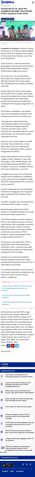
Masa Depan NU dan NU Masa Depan (18, 406)
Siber (12, 471)
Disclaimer (20, 471)
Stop (12, 19)
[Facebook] (8, 346)
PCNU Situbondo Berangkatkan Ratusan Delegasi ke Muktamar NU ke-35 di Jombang (19, 424)
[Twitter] (17, 346)
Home (2, 6)
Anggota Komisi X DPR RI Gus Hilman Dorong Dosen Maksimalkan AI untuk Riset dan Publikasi (16, 288)
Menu (33, 2)
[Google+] (13, 346)
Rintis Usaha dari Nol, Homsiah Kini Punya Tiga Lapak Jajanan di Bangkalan (19, 391)
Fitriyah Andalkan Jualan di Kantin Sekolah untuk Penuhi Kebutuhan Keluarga (17, 416)
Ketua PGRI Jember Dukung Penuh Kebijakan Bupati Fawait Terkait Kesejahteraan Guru (18, 384)
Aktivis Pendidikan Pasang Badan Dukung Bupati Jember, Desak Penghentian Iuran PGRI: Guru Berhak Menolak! (16, 449)
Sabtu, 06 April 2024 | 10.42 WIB (8, 16)
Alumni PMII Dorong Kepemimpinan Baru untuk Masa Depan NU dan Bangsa (19, 431)
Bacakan (6, 19)
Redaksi (5, 471)
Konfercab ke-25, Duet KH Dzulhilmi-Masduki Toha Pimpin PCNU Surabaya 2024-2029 (16, 11)
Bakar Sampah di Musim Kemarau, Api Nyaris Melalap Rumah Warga (19, 399)
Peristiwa (7, 6)
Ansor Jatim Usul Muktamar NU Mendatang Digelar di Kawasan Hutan (19, 375)
